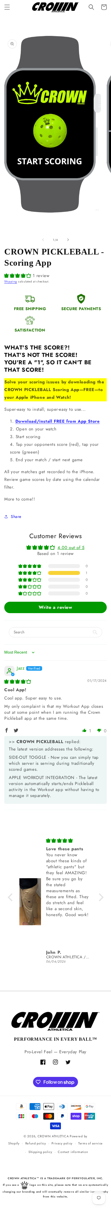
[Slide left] (43, 239)
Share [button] (16, 516)
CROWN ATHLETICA (53, 1136)
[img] (17, 681)
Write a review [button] (55, 607)
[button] (7, 7)
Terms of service (90, 1143)
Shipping (10, 281)
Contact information (73, 1152)
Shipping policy (40, 1152)
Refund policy (35, 1143)
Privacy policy (62, 1143)
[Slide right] (68, 239)
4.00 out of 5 (71, 547)
